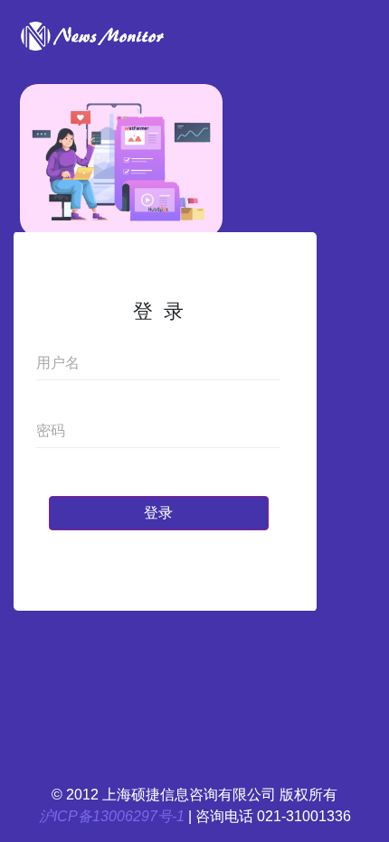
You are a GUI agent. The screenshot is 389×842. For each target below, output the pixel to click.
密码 (50, 430)
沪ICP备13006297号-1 (112, 816)
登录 (158, 512)
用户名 (58, 362)
